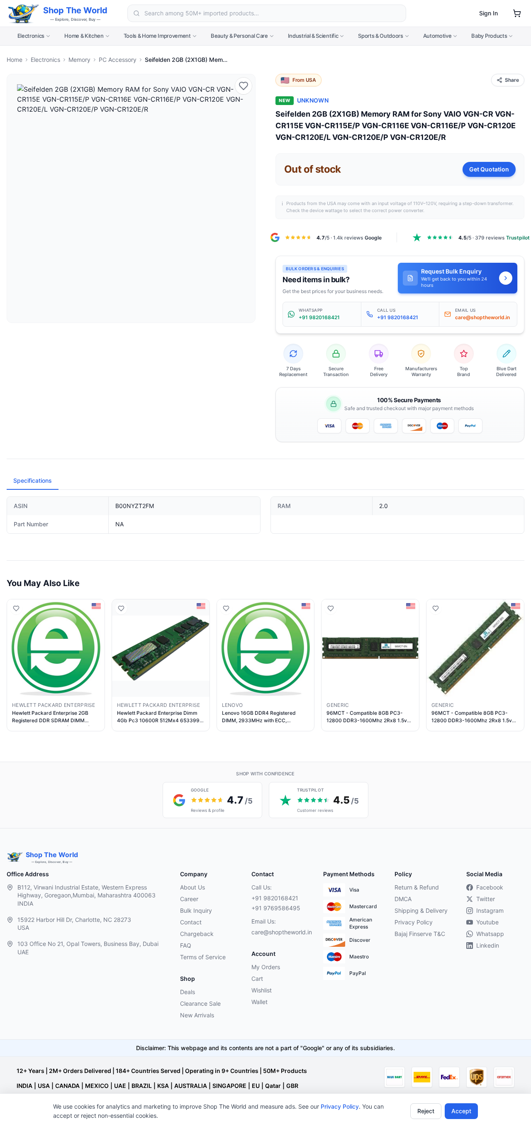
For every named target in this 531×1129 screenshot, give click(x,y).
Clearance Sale (200, 1003)
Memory (79, 59)
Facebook (489, 887)
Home (14, 59)
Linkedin (487, 945)
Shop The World (75, 10)
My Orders (265, 966)
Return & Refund (417, 887)
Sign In (488, 13)
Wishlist (261, 990)
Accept (461, 1110)
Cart (257, 978)
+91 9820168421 (274, 898)
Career (189, 898)
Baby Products (489, 35)
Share (512, 80)
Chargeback (197, 933)
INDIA (24, 1085)
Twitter (485, 898)
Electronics (30, 35)
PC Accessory (117, 59)
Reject (425, 1110)
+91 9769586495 (275, 908)
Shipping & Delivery (421, 910)
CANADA (67, 1085)
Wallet (259, 1001)
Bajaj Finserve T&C (420, 933)
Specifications (32, 480)
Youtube (487, 922)
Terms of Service (203, 956)
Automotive (437, 35)
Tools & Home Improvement (157, 35)
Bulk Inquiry (196, 910)
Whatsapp (490, 933)
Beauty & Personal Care (239, 35)
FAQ (185, 945)
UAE (120, 1085)
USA (44, 1085)
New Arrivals (197, 1015)
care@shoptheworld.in (280, 932)
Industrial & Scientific (313, 35)
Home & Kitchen (83, 35)
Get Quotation (489, 169)
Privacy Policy (340, 1106)
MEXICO (97, 1085)
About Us (192, 887)
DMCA (403, 898)
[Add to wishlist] (243, 86)
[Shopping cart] (516, 13)
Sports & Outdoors (380, 35)
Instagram (490, 910)
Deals (187, 991)
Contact (191, 922)
